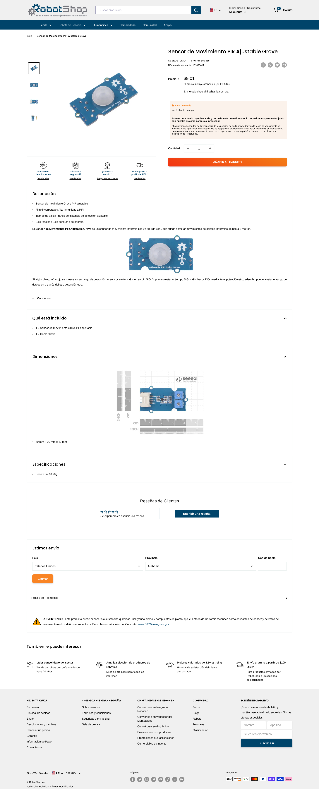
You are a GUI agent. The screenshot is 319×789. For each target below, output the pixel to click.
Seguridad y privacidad (95, 718)
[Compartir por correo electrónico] (284, 65)
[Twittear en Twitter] (277, 65)
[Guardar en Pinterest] (270, 65)
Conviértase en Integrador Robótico (153, 709)
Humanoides (101, 25)
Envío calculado (193, 91)
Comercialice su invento (151, 743)
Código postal (267, 557)
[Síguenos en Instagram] (146, 779)
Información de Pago (39, 741)
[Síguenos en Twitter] (139, 779)
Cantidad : (174, 148)
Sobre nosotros (91, 707)
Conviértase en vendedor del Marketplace (154, 718)
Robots (197, 718)
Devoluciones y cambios (41, 724)
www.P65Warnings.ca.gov (153, 624)
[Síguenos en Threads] (181, 779)
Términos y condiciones (96, 712)
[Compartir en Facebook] (263, 65)
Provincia (151, 557)
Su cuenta (33, 707)
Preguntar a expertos (107, 178)
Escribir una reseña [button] (196, 513)
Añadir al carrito (227, 162)
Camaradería (128, 25)
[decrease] (188, 148)
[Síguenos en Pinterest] (153, 779)
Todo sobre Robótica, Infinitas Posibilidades (50, 786)
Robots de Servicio (70, 25)
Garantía (32, 735)
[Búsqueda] (196, 10)
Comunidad (150, 25)
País (35, 557)
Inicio (29, 36)
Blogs (196, 712)
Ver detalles (43, 178)
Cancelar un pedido (38, 730)
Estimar (43, 578)
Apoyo (167, 25)
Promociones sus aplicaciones (155, 737)
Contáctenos (34, 747)
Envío (30, 718)
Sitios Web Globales (37, 773)
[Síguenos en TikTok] (167, 779)
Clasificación (200, 730)
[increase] (210, 148)
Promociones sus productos (154, 732)
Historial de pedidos (38, 712)
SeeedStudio (177, 60)
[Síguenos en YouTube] (160, 779)
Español (72, 773)
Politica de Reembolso (44, 597)
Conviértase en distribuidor (153, 726)
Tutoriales (198, 724)
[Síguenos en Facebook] (132, 779)
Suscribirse (267, 743)
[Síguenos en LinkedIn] (174, 779)
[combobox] (143, 10)
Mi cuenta (236, 11)
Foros (196, 707)
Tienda (43, 25)
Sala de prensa (91, 724)
